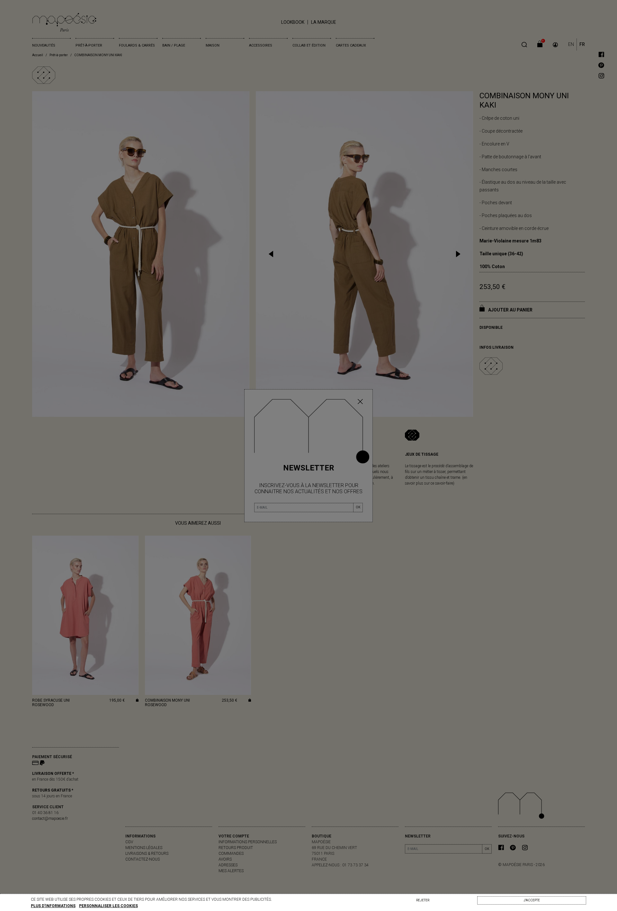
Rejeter (422, 900)
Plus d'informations (53, 906)
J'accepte (531, 900)
